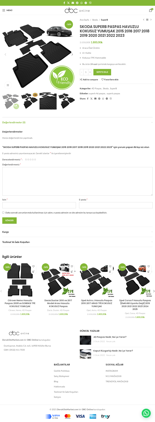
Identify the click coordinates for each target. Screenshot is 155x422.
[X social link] (68, 3)
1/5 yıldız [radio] (26, 159)
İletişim (57, 397)
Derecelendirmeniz (12, 159)
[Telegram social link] (86, 3)
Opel (89, 310)
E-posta (83, 199)
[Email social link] (73, 3)
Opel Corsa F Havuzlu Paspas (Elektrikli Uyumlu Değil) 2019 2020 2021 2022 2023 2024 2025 (135, 305)
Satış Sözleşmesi (61, 376)
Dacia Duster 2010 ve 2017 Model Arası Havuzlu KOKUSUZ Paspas (58, 303)
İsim (5, 199)
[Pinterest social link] (77, 3)
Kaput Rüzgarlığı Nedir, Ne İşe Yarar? (113, 350)
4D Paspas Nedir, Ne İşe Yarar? (109, 337)
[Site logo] (77, 10)
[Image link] (19, 332)
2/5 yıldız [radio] (28, 159)
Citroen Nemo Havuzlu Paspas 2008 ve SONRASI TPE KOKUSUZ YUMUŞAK (20, 303)
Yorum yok (110, 341)
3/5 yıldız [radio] (30, 159)
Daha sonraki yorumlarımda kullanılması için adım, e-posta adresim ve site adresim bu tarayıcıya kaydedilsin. (56, 212)
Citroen (11, 310)
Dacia (49, 310)
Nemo (18, 310)
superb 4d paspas (97, 93)
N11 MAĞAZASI (113, 376)
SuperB (104, 19)
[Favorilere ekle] (33, 266)
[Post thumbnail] (85, 340)
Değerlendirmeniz (11, 164)
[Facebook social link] (64, 3)
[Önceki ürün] (143, 20)
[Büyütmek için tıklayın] (8, 85)
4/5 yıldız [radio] (33, 159)
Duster (56, 310)
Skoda (95, 19)
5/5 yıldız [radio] (35, 159)
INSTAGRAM (112, 371)
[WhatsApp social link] (81, 3)
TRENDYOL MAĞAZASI (117, 381)
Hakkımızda (59, 386)
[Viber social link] (90, 3)
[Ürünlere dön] (147, 20)
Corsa (132, 313)
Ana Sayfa (84, 19)
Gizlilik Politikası (62, 371)
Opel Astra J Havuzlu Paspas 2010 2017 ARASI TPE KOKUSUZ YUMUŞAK (96, 303)
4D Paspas (96, 88)
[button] (5, 54)
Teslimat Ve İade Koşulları (66, 392)
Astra (94, 310)
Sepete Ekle (102, 72)
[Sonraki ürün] (151, 20)
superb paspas (113, 93)
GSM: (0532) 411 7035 (14, 349)
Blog (56, 381)
